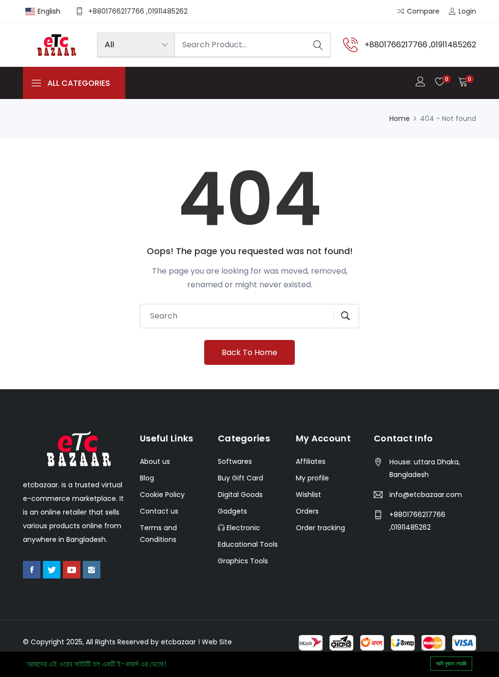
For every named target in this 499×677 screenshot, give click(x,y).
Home (399, 118)
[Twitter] (51, 569)
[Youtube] (71, 569)
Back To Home (249, 352)
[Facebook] (31, 569)
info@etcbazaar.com (425, 494)
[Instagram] (91, 569)
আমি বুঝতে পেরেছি (451, 663)
